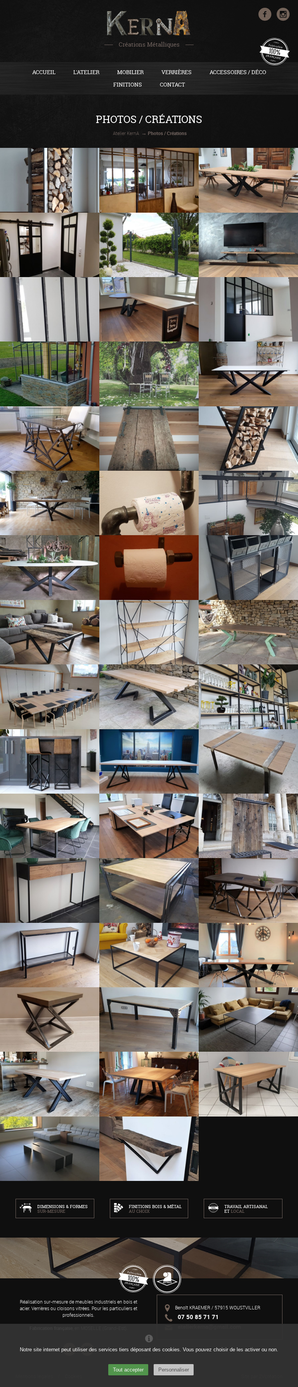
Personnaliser (173, 1370)
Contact (172, 84)
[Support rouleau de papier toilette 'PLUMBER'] (149, 503)
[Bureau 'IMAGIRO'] (49, 438)
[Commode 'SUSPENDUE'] (49, 890)
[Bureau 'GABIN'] (248, 890)
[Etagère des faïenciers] (248, 696)
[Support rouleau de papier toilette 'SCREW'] (149, 567)
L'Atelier (86, 72)
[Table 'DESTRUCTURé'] (49, 503)
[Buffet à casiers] (248, 567)
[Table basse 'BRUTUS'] (49, 632)
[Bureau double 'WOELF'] (149, 826)
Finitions (127, 84)
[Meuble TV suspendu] (248, 245)
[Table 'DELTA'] (149, 761)
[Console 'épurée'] (49, 955)
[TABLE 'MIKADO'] (248, 955)
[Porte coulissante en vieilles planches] (149, 438)
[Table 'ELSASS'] (49, 1084)
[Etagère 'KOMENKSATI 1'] (149, 1149)
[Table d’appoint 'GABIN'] (49, 1019)
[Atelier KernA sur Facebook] (266, 19)
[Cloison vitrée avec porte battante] (248, 309)
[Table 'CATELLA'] (248, 374)
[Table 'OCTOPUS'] (149, 1084)
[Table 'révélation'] (149, 1019)
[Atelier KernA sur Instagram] (283, 19)
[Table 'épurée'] (49, 826)
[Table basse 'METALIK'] (248, 1019)
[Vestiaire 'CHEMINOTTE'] (248, 826)
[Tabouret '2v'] (49, 761)
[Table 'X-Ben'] (248, 632)
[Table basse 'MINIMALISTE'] (49, 1149)
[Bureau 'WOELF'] (149, 309)
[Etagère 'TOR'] (149, 632)
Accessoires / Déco (238, 72)
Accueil (43, 72)
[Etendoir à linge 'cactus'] (149, 245)
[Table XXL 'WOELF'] (49, 696)
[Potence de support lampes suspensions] (248, 503)
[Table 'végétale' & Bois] (248, 180)
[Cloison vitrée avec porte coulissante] (149, 180)
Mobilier (130, 72)
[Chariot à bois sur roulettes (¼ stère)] (49, 180)
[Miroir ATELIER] (49, 309)
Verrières (176, 72)
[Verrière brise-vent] (49, 374)
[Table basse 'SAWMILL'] (248, 761)
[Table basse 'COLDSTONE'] (149, 890)
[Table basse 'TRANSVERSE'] (149, 955)
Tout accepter (128, 1370)
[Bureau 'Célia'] (248, 1084)
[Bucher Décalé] (248, 438)
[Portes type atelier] (49, 245)
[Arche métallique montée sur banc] (149, 374)
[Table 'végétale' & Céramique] (49, 567)
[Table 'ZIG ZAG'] (149, 696)
